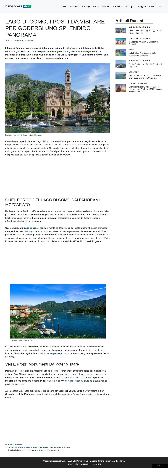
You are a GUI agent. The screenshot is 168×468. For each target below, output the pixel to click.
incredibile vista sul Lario (77, 381)
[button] (160, 6)
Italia (63, 6)
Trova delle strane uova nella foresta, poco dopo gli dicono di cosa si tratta (39, 447)
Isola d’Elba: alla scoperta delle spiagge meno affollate (142, 54)
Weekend (106, 6)
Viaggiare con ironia (147, 6)
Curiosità (117, 6)
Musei (95, 6)
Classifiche (74, 6)
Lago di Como (31, 228)
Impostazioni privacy (160, 466)
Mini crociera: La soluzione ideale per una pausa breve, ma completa (145, 76)
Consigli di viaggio (15, 444)
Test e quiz (130, 6)
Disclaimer (85, 464)
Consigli (86, 6)
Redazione (96, 464)
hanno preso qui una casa (59, 353)
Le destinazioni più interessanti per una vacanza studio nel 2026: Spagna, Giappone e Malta (145, 89)
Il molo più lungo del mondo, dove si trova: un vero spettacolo (33, 450)
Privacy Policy (73, 464)
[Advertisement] (57, 178)
